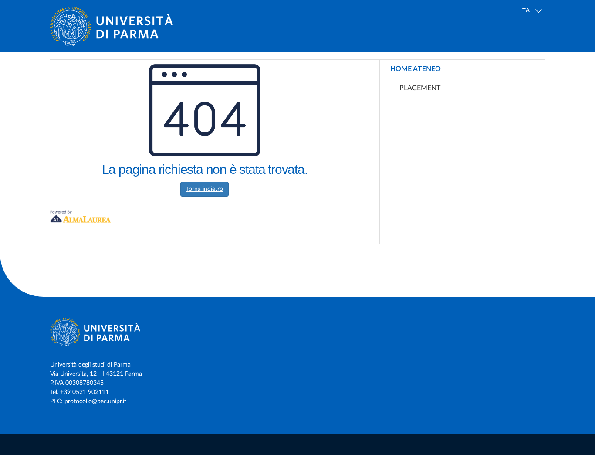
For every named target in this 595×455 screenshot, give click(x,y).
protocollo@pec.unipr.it (95, 401)
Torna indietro (204, 189)
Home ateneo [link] (415, 68)
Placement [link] (419, 88)
